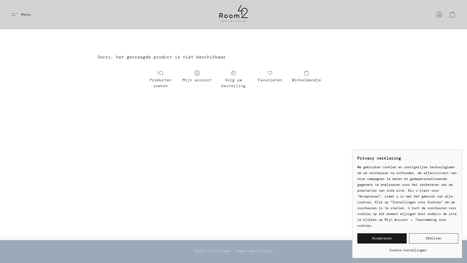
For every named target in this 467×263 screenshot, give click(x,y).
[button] (233, 14)
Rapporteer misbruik (254, 251)
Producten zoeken (160, 82)
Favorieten (270, 80)
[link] (407, 248)
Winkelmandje (306, 80)
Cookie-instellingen (212, 251)
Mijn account (197, 80)
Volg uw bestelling (233, 82)
